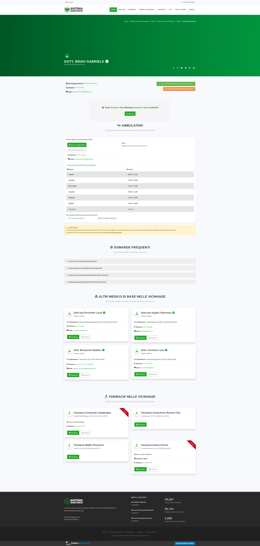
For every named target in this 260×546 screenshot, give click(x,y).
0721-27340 (79, 326)
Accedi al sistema (189, 2)
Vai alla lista (130, 114)
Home (104, 532)
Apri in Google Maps (77, 145)
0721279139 (79, 426)
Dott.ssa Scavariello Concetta (141, 518)
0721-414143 (79, 87)
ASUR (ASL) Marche (90, 83)
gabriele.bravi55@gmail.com (81, 92)
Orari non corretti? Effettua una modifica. (81, 165)
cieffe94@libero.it (146, 331)
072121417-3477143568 (84, 364)
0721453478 (147, 463)
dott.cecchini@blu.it (147, 368)
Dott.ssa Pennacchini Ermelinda (142, 510)
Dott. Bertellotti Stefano (76, 218)
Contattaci (70, 2)
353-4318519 (147, 363)
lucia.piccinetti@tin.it (80, 330)
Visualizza (73, 337)
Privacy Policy (129, 532)
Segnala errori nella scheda (180, 89)
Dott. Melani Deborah (138, 502)
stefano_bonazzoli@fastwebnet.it (84, 368)
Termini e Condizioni (115, 532)
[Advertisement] (130, 37)
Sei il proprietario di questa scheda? (177, 84)
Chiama (86, 337)
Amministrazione (151, 532)
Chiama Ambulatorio (77, 150)
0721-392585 (147, 327)
